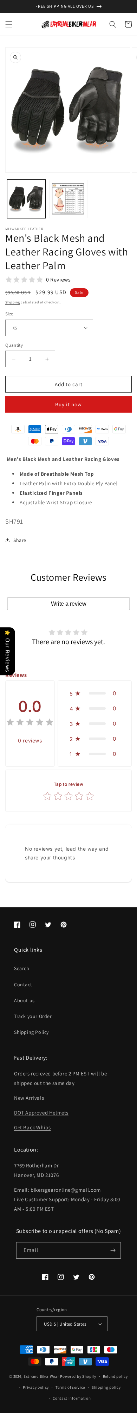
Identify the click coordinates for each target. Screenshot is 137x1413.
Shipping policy (106, 1387)
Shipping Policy (31, 1032)
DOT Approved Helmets (41, 1112)
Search (22, 968)
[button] (9, 24)
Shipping (12, 302)
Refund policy (115, 1376)
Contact (23, 984)
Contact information (72, 1398)
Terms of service (70, 1387)
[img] (30, 723)
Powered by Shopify (78, 1376)
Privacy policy (36, 1387)
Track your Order (33, 1016)
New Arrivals (29, 1097)
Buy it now (68, 404)
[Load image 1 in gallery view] (26, 199)
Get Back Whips (32, 1127)
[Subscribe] (112, 1250)
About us (24, 1000)
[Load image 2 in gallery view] (68, 199)
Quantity (14, 345)
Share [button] (19, 540)
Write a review (68, 604)
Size (9, 314)
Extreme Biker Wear (41, 1376)
